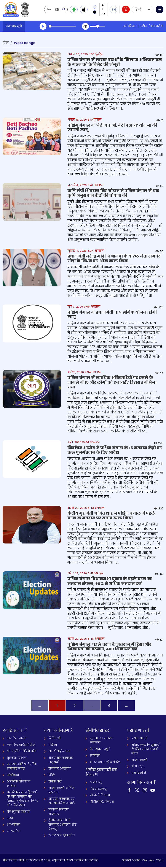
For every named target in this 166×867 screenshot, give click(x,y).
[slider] (62, 26)
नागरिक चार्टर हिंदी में (21, 745)
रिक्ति (51, 775)
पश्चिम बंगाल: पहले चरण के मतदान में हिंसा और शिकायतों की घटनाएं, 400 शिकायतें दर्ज (109, 647)
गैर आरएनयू (98, 789)
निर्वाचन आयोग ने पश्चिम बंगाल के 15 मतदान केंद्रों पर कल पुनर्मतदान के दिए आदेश (114, 450)
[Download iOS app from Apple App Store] (84, 9)
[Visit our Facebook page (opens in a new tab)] (129, 790)
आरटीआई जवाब (59, 751)
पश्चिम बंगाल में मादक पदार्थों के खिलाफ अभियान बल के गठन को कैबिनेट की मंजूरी (114, 62)
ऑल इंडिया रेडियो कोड (22, 751)
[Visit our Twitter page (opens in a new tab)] (137, 790)
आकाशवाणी (139, 760)
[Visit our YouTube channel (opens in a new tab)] (152, 790)
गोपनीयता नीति (13, 860)
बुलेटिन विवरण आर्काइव (58, 811)
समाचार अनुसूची (59, 768)
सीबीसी (95, 755)
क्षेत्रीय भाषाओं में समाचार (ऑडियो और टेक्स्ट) (62, 824)
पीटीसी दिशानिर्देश (102, 801)
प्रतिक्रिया (13, 775)
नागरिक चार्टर (16, 738)
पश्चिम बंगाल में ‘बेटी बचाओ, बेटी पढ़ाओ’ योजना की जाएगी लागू (112, 128)
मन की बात (129, 26)
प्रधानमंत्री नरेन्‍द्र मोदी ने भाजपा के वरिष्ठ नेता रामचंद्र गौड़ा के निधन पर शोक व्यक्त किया (114, 258)
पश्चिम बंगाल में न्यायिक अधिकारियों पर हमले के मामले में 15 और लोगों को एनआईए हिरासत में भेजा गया (111, 382)
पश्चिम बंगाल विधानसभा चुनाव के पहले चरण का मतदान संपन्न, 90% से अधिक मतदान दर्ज (109, 581)
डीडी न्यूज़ (137, 766)
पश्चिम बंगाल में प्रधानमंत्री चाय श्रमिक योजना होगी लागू (112, 314)
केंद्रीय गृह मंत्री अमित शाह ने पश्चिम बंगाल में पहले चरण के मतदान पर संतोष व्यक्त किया (111, 515)
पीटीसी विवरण (100, 795)
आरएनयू (96, 782)
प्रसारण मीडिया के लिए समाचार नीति (22, 766)
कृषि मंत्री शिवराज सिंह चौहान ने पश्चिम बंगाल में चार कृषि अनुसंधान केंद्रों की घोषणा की (113, 193)
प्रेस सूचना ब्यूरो (100, 749)
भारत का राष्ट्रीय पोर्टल (105, 762)
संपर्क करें (55, 781)
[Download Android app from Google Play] (74, 9)
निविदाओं (54, 738)
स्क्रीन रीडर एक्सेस (151, 26)
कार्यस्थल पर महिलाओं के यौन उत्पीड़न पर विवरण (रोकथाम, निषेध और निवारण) (22, 798)
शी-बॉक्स (13, 824)
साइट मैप (13, 831)
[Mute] (85, 26)
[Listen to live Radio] (126, 9)
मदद (10, 818)
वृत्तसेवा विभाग (17, 757)
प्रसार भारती (139, 738)
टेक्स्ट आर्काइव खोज (61, 835)
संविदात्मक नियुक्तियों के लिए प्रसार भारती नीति (145, 749)
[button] (57, 9)
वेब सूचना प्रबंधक (18, 811)
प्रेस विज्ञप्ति (138, 773)
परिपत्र (52, 745)
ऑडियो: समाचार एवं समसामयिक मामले (61, 800)
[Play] (43, 26)
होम (6, 42)
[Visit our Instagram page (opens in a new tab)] (145, 790)
